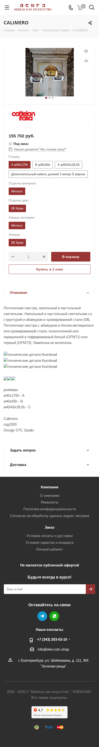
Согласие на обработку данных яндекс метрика (49, 516)
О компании (49, 495)
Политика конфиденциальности (49, 509)
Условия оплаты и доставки (49, 536)
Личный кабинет (49, 549)
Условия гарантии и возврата (49, 542)
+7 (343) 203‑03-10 (52, 639)
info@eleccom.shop (53, 649)
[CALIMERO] (49, 72)
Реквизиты (49, 502)
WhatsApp (54, 616)
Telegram (42, 616)
